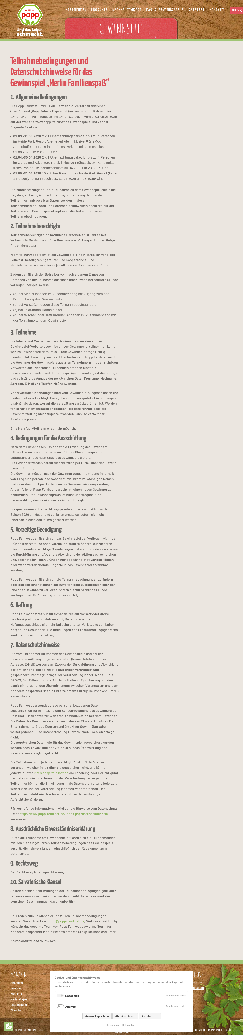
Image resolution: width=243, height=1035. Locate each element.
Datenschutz (129, 1025)
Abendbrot (17, 1010)
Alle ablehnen (149, 1016)
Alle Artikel (16, 982)
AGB (228, 1030)
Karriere (196, 10)
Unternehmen (74, 10)
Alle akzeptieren (125, 1016)
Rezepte (15, 988)
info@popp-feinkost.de (51, 773)
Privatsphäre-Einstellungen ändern (8, 1026)
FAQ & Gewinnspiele (165, 10)
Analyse (70, 1006)
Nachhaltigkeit (19, 999)
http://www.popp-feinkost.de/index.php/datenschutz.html (64, 814)
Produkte (16, 993)
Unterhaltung (18, 1004)
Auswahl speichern (97, 1016)
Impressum (113, 1025)
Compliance (215, 1030)
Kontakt (216, 10)
